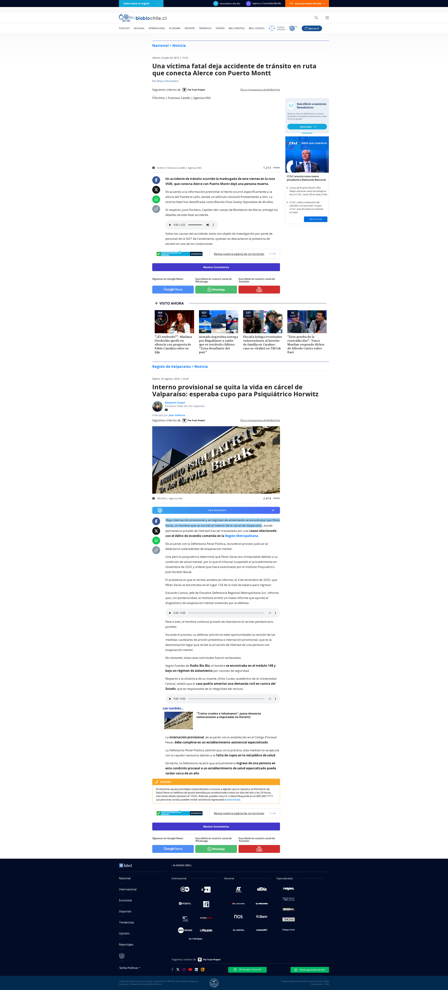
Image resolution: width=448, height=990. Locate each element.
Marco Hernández (168, 81)
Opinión (220, 28)
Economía (174, 28)
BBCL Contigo (256, 28)
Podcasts (124, 28)
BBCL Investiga (237, 28)
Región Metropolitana (241, 536)
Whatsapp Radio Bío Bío (312, 969)
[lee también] (179, 720)
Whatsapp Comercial (250, 969)
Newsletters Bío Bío (230, 3)
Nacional (139, 28)
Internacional (157, 28)
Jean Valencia (177, 415)
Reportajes (126, 944)
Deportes (190, 28)
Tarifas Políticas (128, 967)
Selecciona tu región (136, 3)
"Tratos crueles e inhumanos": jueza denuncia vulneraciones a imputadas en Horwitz (228, 715)
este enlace (233, 799)
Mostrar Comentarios (216, 267)
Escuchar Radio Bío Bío (308, 3)
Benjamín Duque (175, 402)
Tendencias (205, 28)
